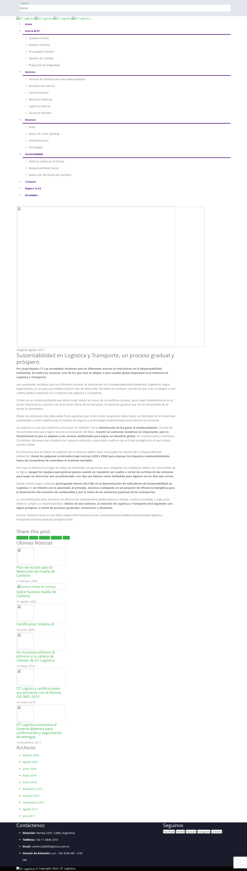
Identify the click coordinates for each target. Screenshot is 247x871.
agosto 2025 (30, 762)
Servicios (30, 72)
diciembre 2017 (33, 789)
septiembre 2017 (33, 802)
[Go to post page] (25, 556)
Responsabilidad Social (44, 168)
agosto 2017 (30, 809)
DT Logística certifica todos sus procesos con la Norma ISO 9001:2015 (38, 692)
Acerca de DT (32, 31)
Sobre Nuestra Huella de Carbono (36, 593)
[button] (25, 3)
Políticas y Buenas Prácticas (46, 161)
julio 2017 (29, 816)
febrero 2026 (31, 755)
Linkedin (216, 831)
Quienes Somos (39, 38)
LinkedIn (44, 538)
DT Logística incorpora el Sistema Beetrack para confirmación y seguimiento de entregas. (39, 730)
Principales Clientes (41, 51)
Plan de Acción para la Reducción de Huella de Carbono (35, 571)
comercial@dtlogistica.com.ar (50, 846)
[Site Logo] (53, 18)
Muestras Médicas (40, 99)
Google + (56, 538)
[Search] (61, 8)
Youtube (191, 831)
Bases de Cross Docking (44, 134)
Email (66, 538)
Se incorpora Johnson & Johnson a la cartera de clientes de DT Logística (35, 656)
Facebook (22, 538)
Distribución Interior (42, 86)
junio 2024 (29, 769)
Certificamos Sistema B (35, 624)
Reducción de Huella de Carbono (50, 175)
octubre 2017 (31, 796)
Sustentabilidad (34, 154)
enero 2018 (30, 782)
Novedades (31, 195)
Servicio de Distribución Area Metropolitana (57, 79)
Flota (32, 127)
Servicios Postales (40, 113)
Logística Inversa (39, 106)
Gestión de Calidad (41, 58)
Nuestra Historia (39, 45)
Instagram (203, 831)
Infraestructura (38, 140)
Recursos (30, 120)
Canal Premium (39, 92)
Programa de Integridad (44, 65)
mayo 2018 (29, 775)
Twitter (33, 538)
